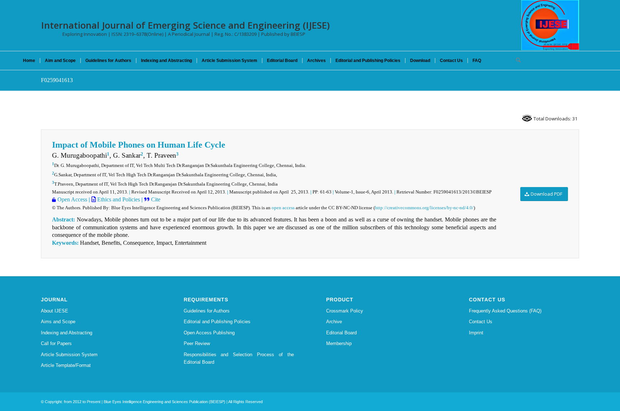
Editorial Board (341, 332)
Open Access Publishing (209, 332)
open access (283, 207)
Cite (155, 199)
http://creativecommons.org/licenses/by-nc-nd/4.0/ (424, 207)
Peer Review (197, 343)
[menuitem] (29, 61)
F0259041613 (57, 80)
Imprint (476, 332)
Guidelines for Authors (207, 311)
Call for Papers (56, 343)
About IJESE (54, 311)
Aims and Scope (58, 321)
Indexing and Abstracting (66, 332)
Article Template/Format (66, 365)
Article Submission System (69, 354)
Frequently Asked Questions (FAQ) (505, 311)
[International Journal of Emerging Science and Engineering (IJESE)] (550, 25)
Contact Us (480, 321)
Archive (334, 321)
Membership (339, 343)
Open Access (71, 199)
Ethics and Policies (118, 199)
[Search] (516, 61)
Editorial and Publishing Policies (217, 321)
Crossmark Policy (344, 311)
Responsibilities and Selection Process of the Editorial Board (239, 358)
